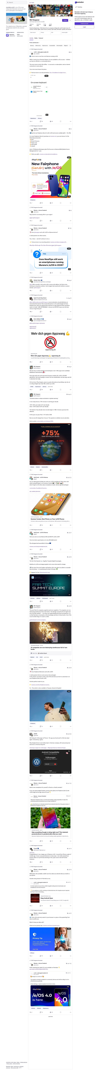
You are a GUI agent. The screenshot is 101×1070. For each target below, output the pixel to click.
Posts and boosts (34, 42)
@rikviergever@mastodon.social (36, 21)
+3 (70, 45)
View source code (14, 1067)
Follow (65, 20)
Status (18, 1062)
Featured (41, 38)
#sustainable (52, 45)
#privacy (32, 45)
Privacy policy (9, 1063)
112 (38, 25)
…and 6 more (46, 657)
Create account (84, 23)
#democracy (38, 45)
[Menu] (70, 20)
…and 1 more (51, 598)
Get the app (16, 1066)
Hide (46, 75)
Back (32, 2)
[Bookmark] (60, 121)
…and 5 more (50, 386)
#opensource (45, 45)
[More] (70, 121)
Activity (31, 38)
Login (84, 27)
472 (31, 25)
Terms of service (16, 1063)
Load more (50, 1016)
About (15, 1062)
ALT (47, 114)
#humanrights (59, 45)
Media (35, 38)
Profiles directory (23, 1062)
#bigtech (66, 45)
